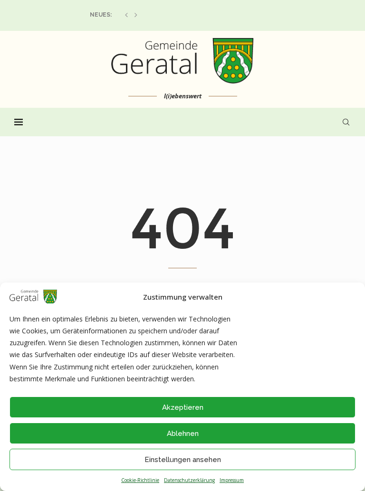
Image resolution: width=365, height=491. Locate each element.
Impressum (232, 480)
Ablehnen (183, 433)
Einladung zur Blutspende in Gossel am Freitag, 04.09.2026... (185, 14)
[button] (126, 14)
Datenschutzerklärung (189, 480)
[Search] (346, 122)
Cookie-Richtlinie (140, 480)
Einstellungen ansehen (182, 459)
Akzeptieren (182, 407)
